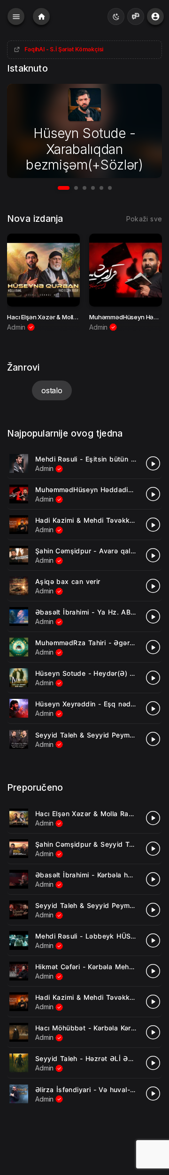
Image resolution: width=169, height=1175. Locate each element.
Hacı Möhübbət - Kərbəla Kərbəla (90, 1028)
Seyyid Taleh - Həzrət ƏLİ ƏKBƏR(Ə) (95, 1058)
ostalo (51, 390)
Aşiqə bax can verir (67, 581)
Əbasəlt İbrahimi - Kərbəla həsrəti (90, 875)
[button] (63, 188)
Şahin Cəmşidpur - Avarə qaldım (88, 551)
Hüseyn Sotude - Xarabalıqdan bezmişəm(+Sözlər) (84, 149)
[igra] (153, 463)
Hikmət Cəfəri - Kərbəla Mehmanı (89, 967)
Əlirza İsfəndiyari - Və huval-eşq (88, 1090)
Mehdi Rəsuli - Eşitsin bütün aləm (90, 459)
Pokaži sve (144, 219)
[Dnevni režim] (116, 16)
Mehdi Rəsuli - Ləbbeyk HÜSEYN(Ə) (94, 936)
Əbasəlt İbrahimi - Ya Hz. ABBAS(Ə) (94, 612)
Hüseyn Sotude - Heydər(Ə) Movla (92, 673)
